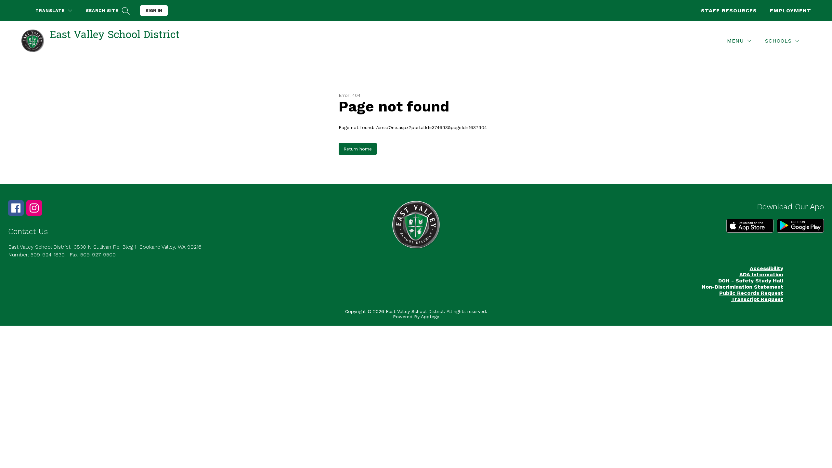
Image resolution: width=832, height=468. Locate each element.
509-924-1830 (48, 255)
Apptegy (430, 316)
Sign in (154, 10)
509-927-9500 (98, 255)
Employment (790, 10)
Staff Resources (729, 10)
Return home (358, 148)
